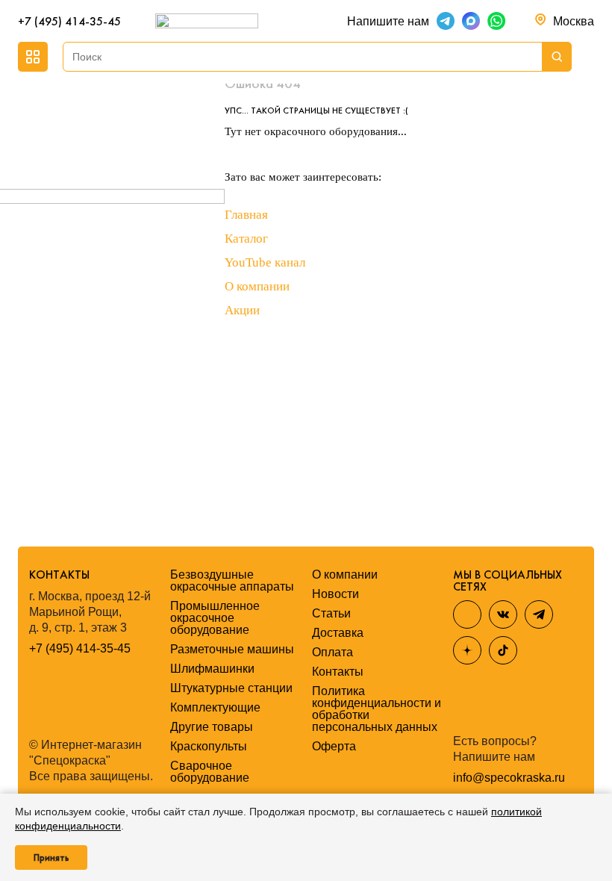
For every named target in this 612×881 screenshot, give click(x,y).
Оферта (334, 746)
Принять (51, 857)
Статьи (331, 613)
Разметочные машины (232, 649)
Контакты (337, 671)
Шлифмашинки (212, 668)
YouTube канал (265, 262)
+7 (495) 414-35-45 (69, 21)
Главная (246, 215)
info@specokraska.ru (509, 778)
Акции (242, 310)
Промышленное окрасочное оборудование (215, 618)
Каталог (246, 238)
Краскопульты (208, 746)
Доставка (337, 632)
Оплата (332, 652)
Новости (335, 594)
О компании (257, 286)
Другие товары (211, 726)
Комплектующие (215, 707)
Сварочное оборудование (209, 771)
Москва (573, 21)
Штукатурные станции (231, 688)
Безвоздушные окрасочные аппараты (232, 580)
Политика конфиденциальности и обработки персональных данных (376, 709)
